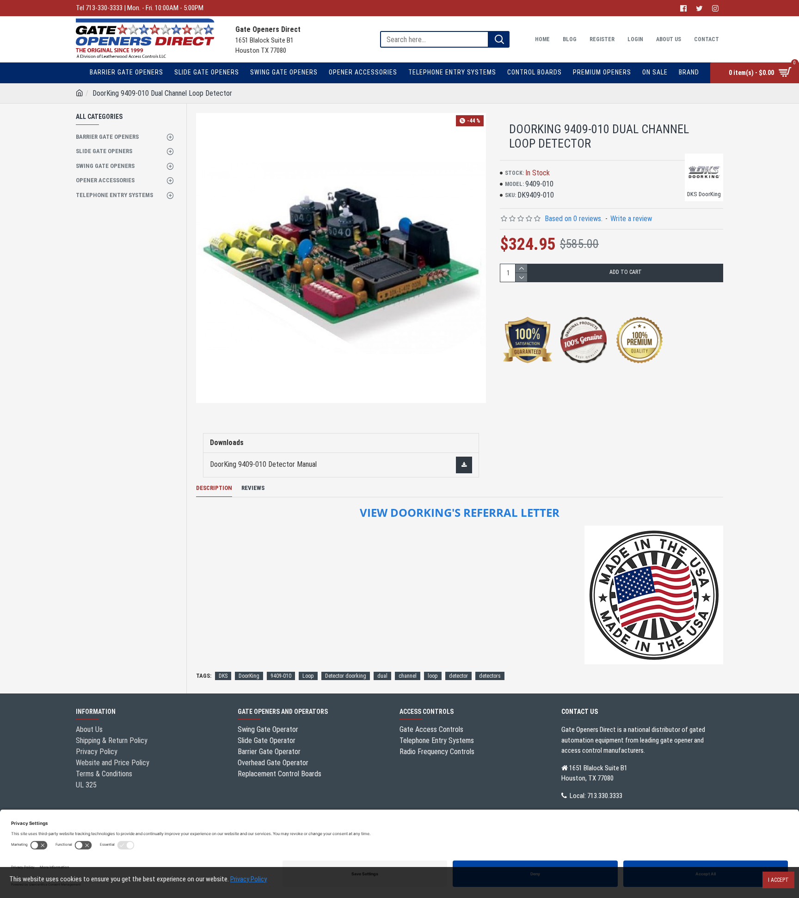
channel (408, 676)
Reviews (252, 487)
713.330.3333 (604, 796)
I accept (778, 880)
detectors (490, 676)
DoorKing (249, 676)
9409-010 (280, 676)
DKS (223, 676)
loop (433, 676)
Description (214, 487)
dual (382, 676)
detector (458, 676)
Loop (308, 676)
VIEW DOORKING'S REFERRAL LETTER (459, 513)
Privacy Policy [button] (248, 879)
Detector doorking (345, 676)
